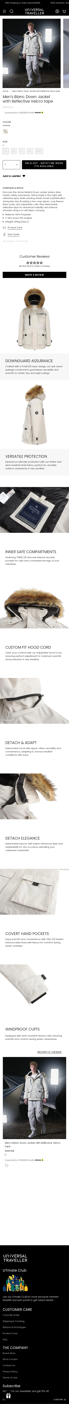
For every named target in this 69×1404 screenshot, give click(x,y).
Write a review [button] (34, 274)
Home (5, 91)
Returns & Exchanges (14, 1327)
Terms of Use (10, 1377)
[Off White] (5, 1155)
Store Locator (10, 1359)
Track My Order (11, 1315)
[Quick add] (7, 1165)
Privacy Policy (10, 1371)
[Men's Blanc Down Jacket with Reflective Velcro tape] (34, 1098)
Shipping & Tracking (13, 1321)
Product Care (15, 227)
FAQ (5, 1339)
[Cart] (64, 11)
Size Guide (13, 234)
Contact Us (9, 1365)
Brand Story (9, 1353)
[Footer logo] (15, 1258)
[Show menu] (4, 11)
